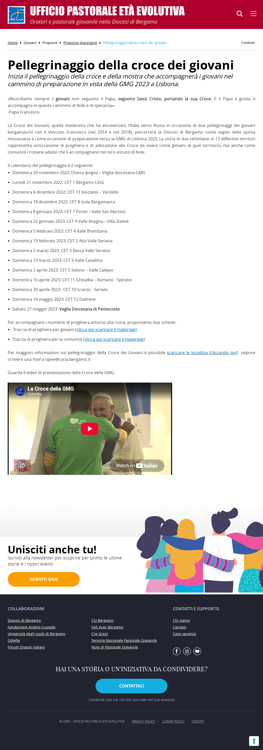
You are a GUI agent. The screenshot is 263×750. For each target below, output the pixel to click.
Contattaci (131, 686)
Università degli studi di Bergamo (36, 633)
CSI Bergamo (102, 620)
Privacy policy (143, 721)
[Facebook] (177, 651)
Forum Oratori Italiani (26, 647)
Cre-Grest (99, 633)
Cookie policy (173, 721)
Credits (198, 721)
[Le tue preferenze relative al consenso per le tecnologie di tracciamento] (254, 741)
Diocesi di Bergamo (24, 620)
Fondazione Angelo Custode (31, 627)
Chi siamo (181, 620)
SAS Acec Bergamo (107, 627)
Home (13, 42)
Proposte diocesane (80, 42)
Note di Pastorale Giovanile (114, 647)
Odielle (14, 640)
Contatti (179, 627)
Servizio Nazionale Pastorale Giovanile (124, 640)
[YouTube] (197, 651)
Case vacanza (184, 633)
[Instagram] (187, 651)
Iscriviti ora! (43, 579)
